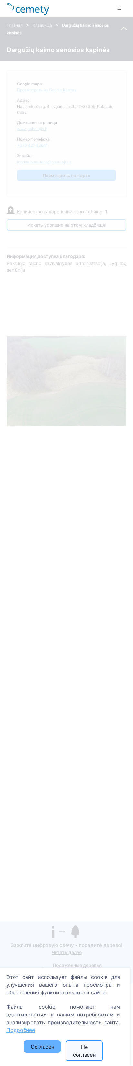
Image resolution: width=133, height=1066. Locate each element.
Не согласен (84, 1051)
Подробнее (20, 1030)
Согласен (42, 1046)
